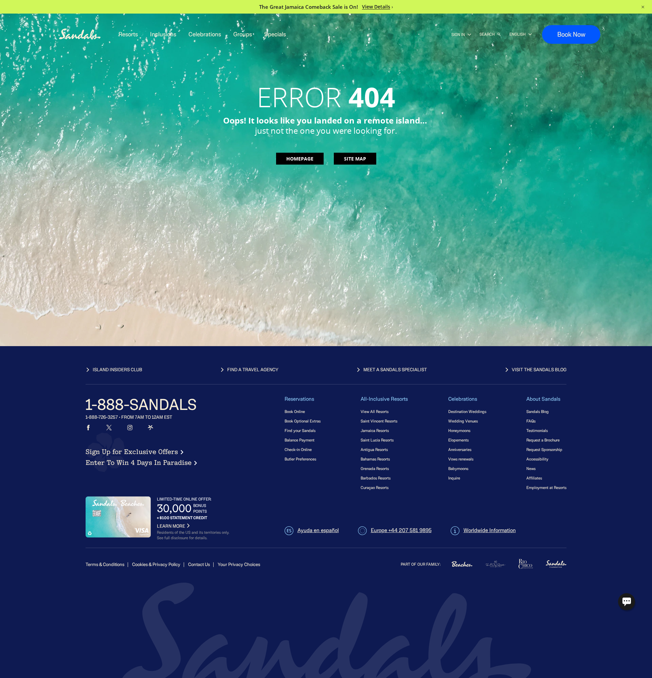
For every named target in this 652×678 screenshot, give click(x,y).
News (531, 468)
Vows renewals (460, 459)
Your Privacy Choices (239, 564)
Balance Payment (299, 439)
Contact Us (199, 564)
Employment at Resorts (546, 487)
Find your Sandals (300, 430)
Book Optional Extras (303, 420)
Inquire (454, 478)
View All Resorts (374, 411)
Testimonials (537, 430)
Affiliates (534, 478)
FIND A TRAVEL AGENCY (252, 370)
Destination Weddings (467, 411)
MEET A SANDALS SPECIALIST (395, 370)
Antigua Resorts (374, 449)
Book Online (295, 411)
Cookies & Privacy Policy (156, 564)
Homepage (299, 158)
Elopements (458, 439)
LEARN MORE (171, 526)
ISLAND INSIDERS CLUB (117, 370)
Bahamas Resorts (375, 459)
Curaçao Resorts (374, 487)
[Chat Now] (626, 601)
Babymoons (458, 468)
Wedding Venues (463, 420)
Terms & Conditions (105, 564)
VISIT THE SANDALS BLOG (539, 370)
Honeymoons (459, 430)
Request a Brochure (543, 439)
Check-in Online (298, 449)
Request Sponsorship (544, 449)
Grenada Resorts (375, 468)
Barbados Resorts (376, 478)
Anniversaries (459, 449)
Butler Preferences (300, 459)
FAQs (531, 420)
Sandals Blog (537, 411)
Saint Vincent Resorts (379, 420)
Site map (355, 158)
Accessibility (537, 459)
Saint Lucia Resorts (377, 439)
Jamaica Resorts (375, 430)
